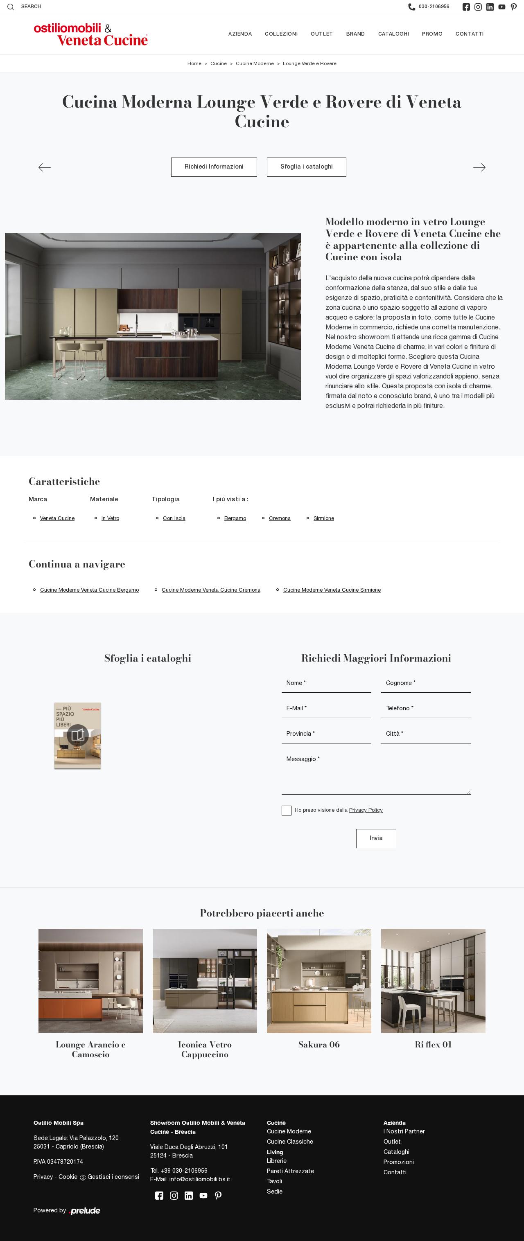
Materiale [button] (104, 499)
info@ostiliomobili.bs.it (199, 1179)
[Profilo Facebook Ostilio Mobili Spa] (466, 7)
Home (194, 63)
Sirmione (324, 518)
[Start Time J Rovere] (479, 167)
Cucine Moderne (255, 63)
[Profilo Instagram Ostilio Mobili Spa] (478, 7)
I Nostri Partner (404, 1131)
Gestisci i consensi (113, 1176)
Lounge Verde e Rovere (310, 63)
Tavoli (274, 1181)
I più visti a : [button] (230, 499)
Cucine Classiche (290, 1141)
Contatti (470, 34)
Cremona (280, 518)
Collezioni (281, 34)
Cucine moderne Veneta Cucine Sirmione (332, 590)
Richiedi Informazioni (214, 167)
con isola (174, 518)
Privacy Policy (366, 810)
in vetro (110, 518)
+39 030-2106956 (184, 1170)
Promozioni (399, 1162)
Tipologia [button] (165, 499)
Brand (355, 34)
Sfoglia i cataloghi (306, 167)
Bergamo (235, 518)
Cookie (68, 1176)
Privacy (43, 1176)
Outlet (322, 34)
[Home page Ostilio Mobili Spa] (91, 34)
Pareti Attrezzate (290, 1171)
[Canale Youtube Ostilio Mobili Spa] (502, 7)
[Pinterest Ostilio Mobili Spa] (513, 7)
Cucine (218, 63)
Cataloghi (393, 34)
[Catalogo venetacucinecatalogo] (77, 735)
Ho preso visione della (339, 810)
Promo (432, 34)
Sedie (274, 1191)
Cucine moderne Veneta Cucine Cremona (211, 590)
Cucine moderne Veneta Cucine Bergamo (89, 590)
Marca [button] (38, 499)
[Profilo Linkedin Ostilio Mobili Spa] (490, 7)
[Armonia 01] (44, 167)
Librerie (277, 1161)
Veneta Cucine (57, 518)
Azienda (240, 34)
